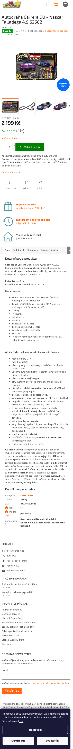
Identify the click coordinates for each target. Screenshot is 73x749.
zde (21, 721)
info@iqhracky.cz (15, 551)
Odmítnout (18, 741)
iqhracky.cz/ (13, 565)
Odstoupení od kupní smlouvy (17, 631)
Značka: (13, 34)
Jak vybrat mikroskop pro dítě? (17, 592)
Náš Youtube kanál (16, 570)
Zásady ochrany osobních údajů (18, 627)
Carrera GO (26, 495)
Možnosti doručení (11, 138)
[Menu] (65, 4)
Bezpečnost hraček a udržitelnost (19, 622)
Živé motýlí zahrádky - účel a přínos (19, 584)
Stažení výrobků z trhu (13, 640)
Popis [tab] (7, 250)
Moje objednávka (10, 635)
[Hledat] (47, 4)
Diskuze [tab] (45, 250)
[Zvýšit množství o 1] (13, 145)
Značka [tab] (54, 250)
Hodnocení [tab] (33, 250)
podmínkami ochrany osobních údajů (50, 683)
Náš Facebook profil (17, 561)
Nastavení (35, 730)
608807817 (12, 555)
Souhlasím (52, 741)
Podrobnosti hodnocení (57, 31)
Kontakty (6, 644)
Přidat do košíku (32, 147)
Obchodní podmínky (12, 618)
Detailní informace (11, 172)
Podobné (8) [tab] (19, 250)
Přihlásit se (11, 690)
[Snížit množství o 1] (13, 149)
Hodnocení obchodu (12, 609)
